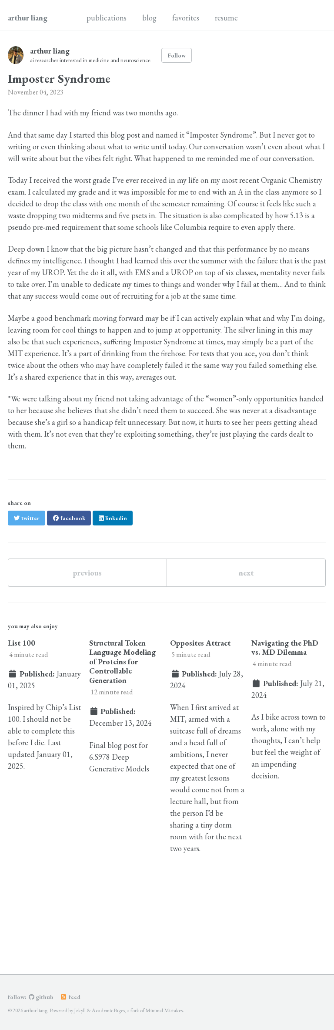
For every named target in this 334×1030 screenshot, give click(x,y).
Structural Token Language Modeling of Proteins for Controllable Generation (122, 661)
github (43, 997)
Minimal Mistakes (164, 1010)
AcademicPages (108, 1010)
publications (107, 18)
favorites (185, 18)
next (246, 573)
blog (149, 18)
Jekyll (80, 1010)
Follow (177, 55)
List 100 (21, 643)
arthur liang (27, 18)
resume (226, 18)
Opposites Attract (200, 643)
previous (87, 573)
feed (73, 997)
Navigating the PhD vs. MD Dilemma (284, 647)
